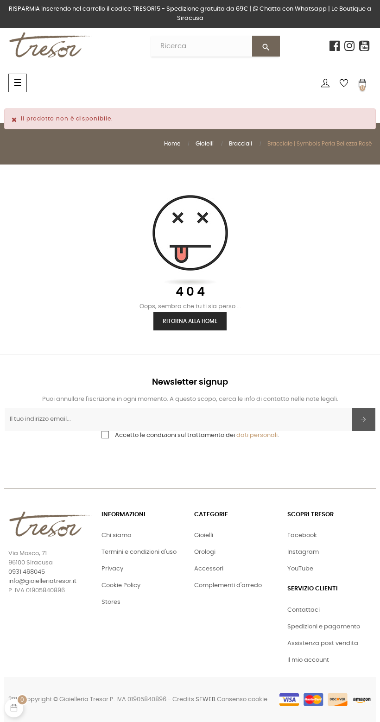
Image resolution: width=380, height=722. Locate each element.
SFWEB (205, 700)
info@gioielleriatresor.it (42, 581)
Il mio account (308, 660)
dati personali (257, 435)
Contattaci (303, 610)
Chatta (292, 9)
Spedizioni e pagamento (323, 627)
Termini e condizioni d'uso (139, 552)
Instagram (303, 552)
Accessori (208, 569)
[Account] (325, 82)
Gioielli (203, 535)
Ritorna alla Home (190, 321)
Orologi (204, 552)
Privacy (112, 569)
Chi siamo (116, 535)
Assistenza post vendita (322, 643)
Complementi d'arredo (228, 586)
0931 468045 (26, 572)
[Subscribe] (363, 419)
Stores (110, 602)
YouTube (300, 569)
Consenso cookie (242, 700)
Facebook (302, 535)
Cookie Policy (120, 586)
